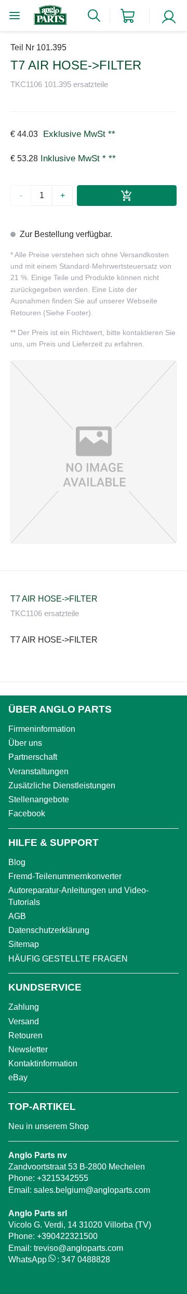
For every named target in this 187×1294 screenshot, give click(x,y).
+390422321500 (67, 1236)
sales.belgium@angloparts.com (92, 1190)
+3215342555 (62, 1178)
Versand (23, 1021)
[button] (93, 452)
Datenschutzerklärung (48, 930)
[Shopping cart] (128, 16)
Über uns (25, 743)
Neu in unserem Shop (48, 1126)
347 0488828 (85, 1259)
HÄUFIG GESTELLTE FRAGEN (68, 958)
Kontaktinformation (42, 1063)
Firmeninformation (41, 729)
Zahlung (23, 1007)
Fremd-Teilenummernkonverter (65, 876)
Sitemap (23, 944)
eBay (18, 1077)
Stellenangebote (38, 799)
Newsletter (28, 1049)
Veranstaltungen (38, 771)
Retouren (25, 1035)
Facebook (26, 813)
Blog (16, 862)
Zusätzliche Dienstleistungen (61, 785)
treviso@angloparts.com (78, 1248)
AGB (17, 916)
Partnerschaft (32, 757)
